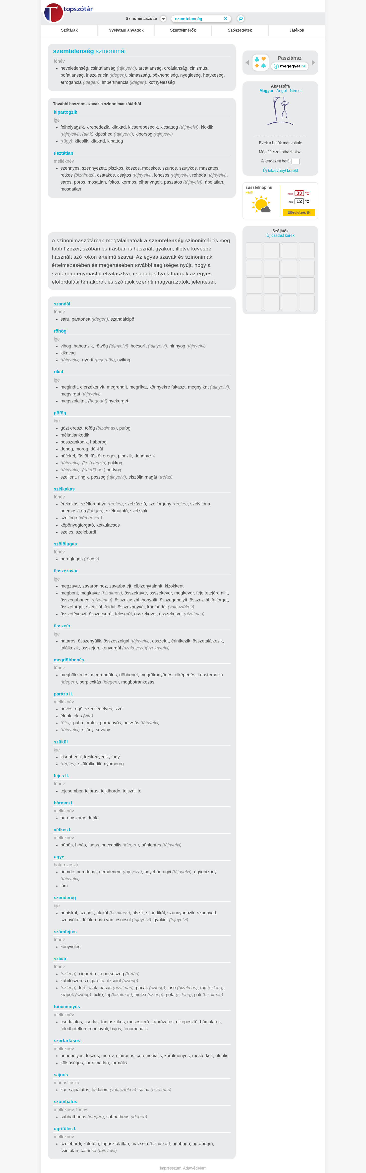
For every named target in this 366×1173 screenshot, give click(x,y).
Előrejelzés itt (299, 212)
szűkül (61, 741)
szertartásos (67, 1040)
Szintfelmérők (183, 30)
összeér (62, 625)
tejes (61, 775)
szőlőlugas (65, 543)
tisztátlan (63, 153)
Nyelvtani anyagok (126, 30)
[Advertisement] (142, 216)
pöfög (60, 412)
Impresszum (170, 1168)
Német (296, 91)
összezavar (66, 570)
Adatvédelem (194, 1168)
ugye (59, 856)
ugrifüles (65, 1128)
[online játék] (289, 66)
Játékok (296, 30)
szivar (60, 958)
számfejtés (65, 931)
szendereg (65, 897)
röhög (60, 331)
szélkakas (64, 489)
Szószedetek (240, 30)
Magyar (266, 91)
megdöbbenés (69, 659)
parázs (63, 693)
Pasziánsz (290, 58)
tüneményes (67, 1006)
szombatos (65, 1101)
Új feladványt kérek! (280, 170)
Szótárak (69, 30)
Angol (281, 91)
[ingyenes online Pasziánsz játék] (260, 62)
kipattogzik (65, 112)
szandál (62, 303)
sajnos (61, 1074)
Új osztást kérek (280, 235)
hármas (63, 802)
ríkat (58, 371)
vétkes (62, 829)
